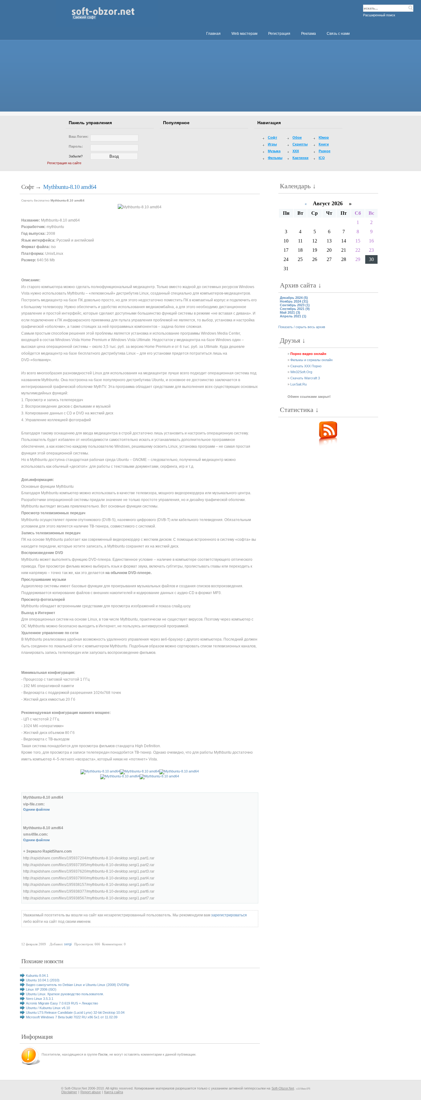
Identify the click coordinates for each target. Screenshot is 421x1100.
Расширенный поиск (379, 15)
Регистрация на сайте (64, 163)
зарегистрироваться (229, 915)
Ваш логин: (78, 136)
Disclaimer (69, 1092)
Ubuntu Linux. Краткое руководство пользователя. (65, 994)
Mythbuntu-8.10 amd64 (69, 186)
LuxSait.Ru (298, 384)
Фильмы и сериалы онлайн (311, 360)
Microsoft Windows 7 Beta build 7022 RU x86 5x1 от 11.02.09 (71, 1017)
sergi (68, 944)
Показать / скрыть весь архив (301, 327)
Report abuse (90, 1092)
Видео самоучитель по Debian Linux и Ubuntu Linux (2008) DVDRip (77, 985)
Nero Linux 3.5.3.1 (39, 998)
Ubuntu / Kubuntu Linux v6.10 (48, 1008)
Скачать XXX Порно (305, 366)
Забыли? (76, 156)
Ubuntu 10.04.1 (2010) (42, 980)
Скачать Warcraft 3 (305, 378)
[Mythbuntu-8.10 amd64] (139, 207)
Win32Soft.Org (301, 372)
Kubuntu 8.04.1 (37, 975)
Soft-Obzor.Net (283, 1088)
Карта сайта (113, 1092)
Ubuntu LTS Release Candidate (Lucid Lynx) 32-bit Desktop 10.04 (75, 1012)
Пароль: (76, 146)
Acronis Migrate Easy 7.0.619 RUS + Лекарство (62, 1003)
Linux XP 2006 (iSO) (41, 989)
